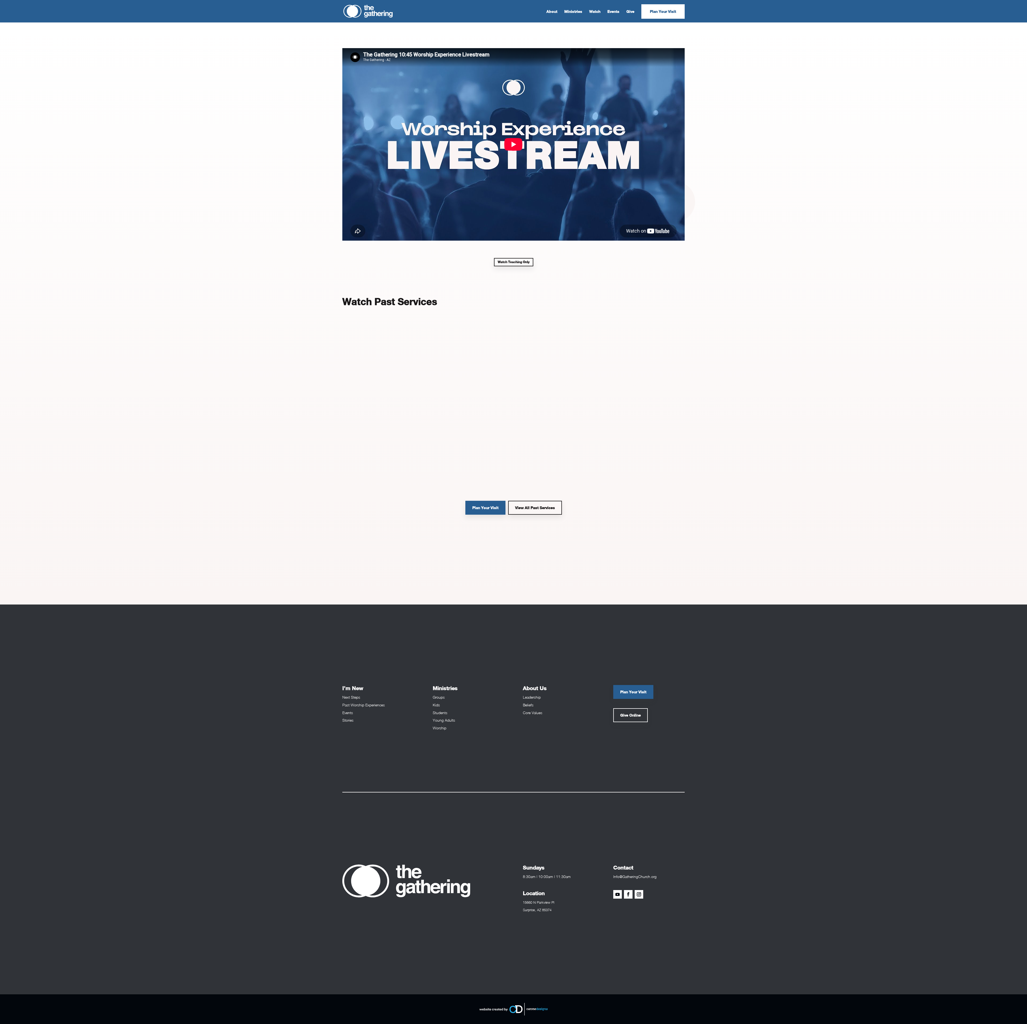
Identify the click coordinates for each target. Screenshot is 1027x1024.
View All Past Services (535, 507)
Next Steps (351, 697)
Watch (594, 12)
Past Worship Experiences (363, 705)
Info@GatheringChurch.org (635, 876)
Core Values (532, 712)
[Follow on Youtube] (617, 894)
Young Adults (444, 720)
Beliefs (528, 705)
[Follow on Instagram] (639, 894)
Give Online (630, 715)
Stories (348, 720)
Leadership (532, 697)
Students (440, 712)
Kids (436, 705)
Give (630, 12)
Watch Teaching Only (514, 262)
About (551, 12)
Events (613, 12)
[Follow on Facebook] (628, 894)
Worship (439, 728)
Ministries (573, 12)
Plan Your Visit (663, 11)
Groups (439, 697)
